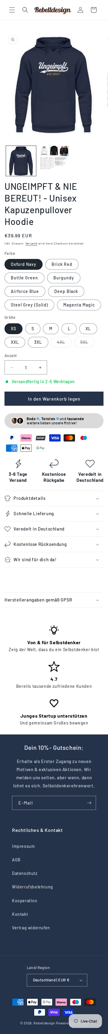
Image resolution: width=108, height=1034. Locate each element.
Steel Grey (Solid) (29, 304)
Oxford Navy (23, 264)
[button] (12, 10)
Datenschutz (25, 873)
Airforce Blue (25, 291)
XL (88, 328)
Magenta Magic (79, 304)
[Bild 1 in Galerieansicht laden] (21, 161)
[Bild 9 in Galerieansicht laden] (54, 161)
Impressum (23, 846)
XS (13, 328)
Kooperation (25, 900)
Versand (32, 243)
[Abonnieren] (89, 803)
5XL (87, 343)
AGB (16, 859)
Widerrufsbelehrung (32, 886)
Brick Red (62, 264)
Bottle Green (24, 277)
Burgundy (63, 277)
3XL (38, 342)
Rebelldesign (44, 1023)
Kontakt (20, 914)
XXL (15, 342)
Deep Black (66, 291)
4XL (64, 343)
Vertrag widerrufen (31, 927)
